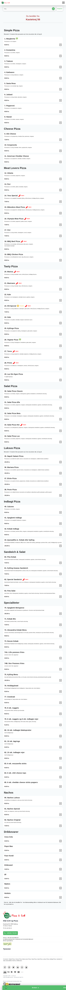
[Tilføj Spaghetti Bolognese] (60, 613)
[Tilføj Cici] (60, 236)
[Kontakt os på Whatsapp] (22, 967)
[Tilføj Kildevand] (60, 869)
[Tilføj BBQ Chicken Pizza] (60, 260)
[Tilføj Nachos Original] (60, 826)
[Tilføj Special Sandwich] (60, 585)
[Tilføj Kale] (60, 300)
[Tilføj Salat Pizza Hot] (60, 431)
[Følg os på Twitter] (13, 967)
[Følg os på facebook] (5, 967)
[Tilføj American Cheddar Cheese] (60, 162)
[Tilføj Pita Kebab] (60, 563)
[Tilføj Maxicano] (60, 289)
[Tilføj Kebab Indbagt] (60, 535)
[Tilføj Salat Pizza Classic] (60, 397)
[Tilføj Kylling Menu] (60, 680)
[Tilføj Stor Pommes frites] (60, 669)
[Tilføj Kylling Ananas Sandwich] (60, 574)
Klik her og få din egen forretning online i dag (12, 981)
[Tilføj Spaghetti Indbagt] (60, 523)
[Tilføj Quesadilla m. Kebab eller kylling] (60, 546)
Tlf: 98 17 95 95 (7, 926)
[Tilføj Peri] (60, 190)
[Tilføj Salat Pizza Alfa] (60, 408)
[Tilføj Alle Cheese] (60, 140)
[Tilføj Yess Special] (60, 201)
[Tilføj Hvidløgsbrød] (60, 691)
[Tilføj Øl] (60, 879)
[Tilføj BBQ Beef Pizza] (60, 249)
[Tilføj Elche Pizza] (60, 484)
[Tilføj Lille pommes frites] (60, 658)
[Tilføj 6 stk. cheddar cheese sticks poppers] (60, 786)
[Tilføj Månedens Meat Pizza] (60, 213)
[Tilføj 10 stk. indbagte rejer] (60, 758)
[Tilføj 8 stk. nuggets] (60, 714)
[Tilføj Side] (60, 323)
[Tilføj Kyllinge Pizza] (60, 334)
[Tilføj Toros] (60, 357)
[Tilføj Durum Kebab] (60, 647)
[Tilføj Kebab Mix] (60, 625)
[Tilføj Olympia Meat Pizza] (60, 225)
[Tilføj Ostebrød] (60, 703)
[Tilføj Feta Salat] (60, 597)
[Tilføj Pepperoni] (60, 111)
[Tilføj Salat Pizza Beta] (60, 419)
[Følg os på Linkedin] (17, 967)
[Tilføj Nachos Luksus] (60, 803)
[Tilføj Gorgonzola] (60, 151)
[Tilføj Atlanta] (60, 179)
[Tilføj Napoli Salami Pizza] (60, 462)
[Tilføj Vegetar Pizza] (60, 346)
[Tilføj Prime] (60, 369)
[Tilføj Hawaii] (60, 123)
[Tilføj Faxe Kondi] (60, 860)
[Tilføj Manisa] (60, 278)
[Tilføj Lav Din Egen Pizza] (60, 380)
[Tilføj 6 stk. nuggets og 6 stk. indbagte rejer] (60, 725)
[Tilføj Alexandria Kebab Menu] (60, 636)
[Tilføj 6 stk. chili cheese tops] (60, 777)
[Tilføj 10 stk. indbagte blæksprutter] (60, 736)
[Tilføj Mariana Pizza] (60, 473)
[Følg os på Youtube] (26, 967)
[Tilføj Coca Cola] (60, 841)
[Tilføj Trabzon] (60, 67)
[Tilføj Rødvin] (60, 888)
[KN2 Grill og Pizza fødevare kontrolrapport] (7, 944)
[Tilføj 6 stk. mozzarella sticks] (60, 768)
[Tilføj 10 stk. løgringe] (60, 747)
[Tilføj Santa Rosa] (60, 89)
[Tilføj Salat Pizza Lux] (60, 442)
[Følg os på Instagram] (9, 967)
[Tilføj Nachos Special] (60, 814)
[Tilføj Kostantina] (60, 56)
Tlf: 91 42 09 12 (7, 928)
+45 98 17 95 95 (11, 933)
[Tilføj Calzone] (60, 512)
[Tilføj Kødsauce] (60, 78)
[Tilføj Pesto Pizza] (60, 495)
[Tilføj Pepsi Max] (60, 850)
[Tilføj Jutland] (60, 100)
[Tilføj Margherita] (60, 45)
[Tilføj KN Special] (60, 312)
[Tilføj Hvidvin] (60, 897)
